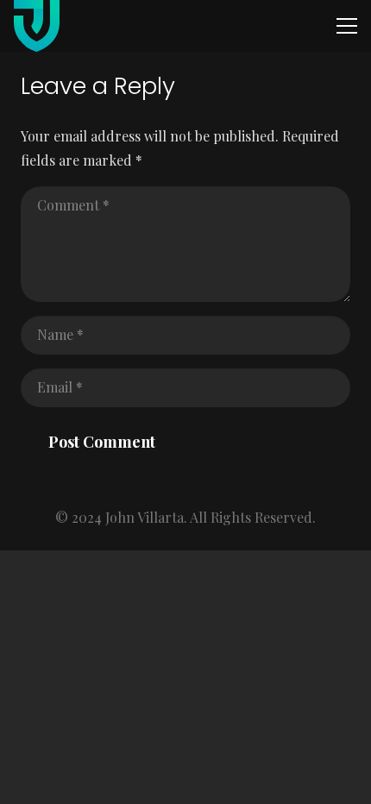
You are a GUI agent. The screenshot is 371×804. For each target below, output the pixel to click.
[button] (346, 26)
